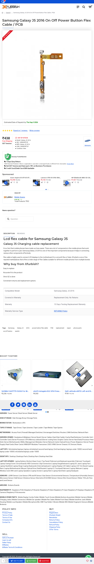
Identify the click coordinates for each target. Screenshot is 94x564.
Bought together (8, 356)
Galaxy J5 (20, 328)
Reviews (21, 233)
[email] (8, 219)
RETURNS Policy (60, 311)
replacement (60, 328)
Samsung (11, 328)
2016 (27, 328)
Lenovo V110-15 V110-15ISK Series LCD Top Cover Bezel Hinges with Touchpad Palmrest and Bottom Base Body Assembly (51, 178)
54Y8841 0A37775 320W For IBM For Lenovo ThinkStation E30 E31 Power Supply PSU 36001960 (16, 391)
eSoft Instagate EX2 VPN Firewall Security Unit (47, 391)
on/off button (7, 331)
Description (9, 233)
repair (69, 328)
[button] (46, 189)
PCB (52, 328)
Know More (70, 164)
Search (8, 12)
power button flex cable (40, 328)
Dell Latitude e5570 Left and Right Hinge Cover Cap (79, 391)
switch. (17, 331)
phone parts (77, 328)
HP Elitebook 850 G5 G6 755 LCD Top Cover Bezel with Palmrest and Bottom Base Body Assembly (81, 178)
